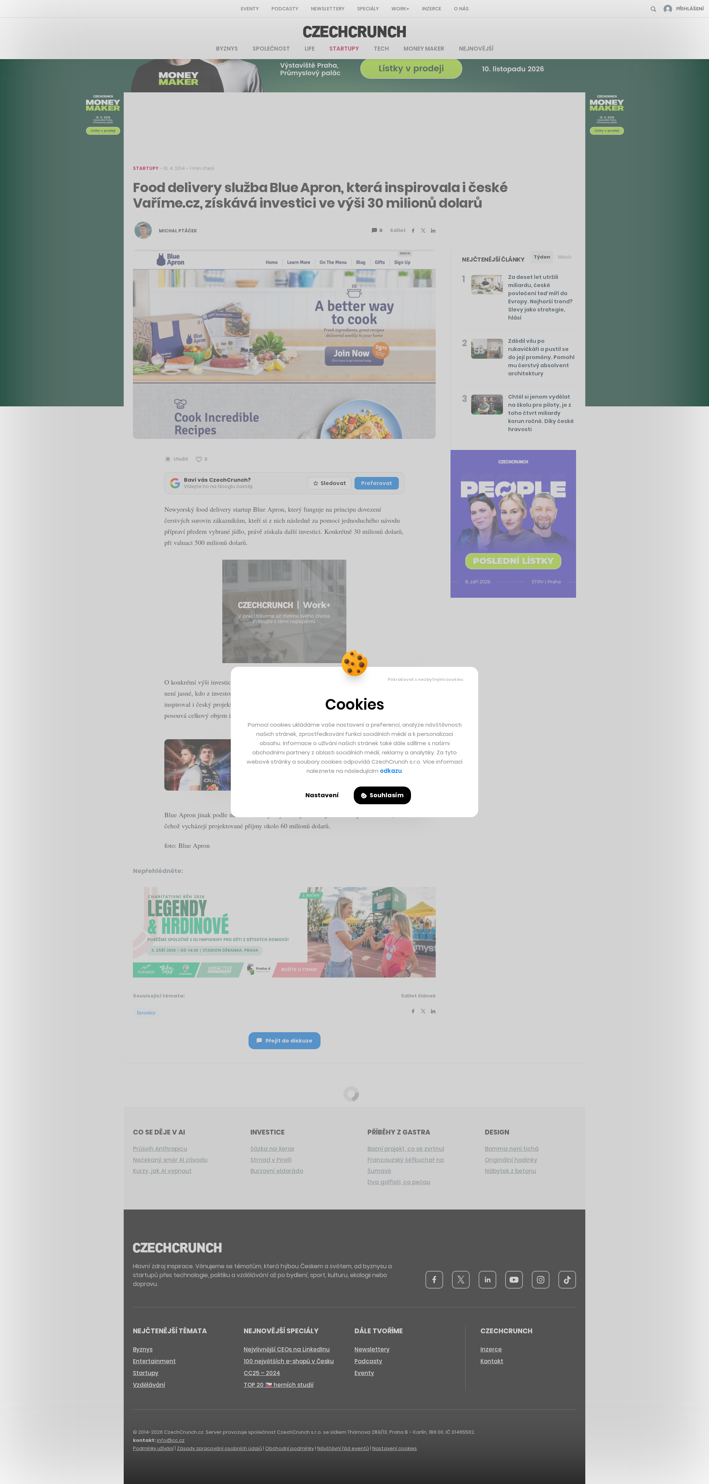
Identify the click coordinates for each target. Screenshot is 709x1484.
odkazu (391, 771)
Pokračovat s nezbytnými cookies (425, 679)
